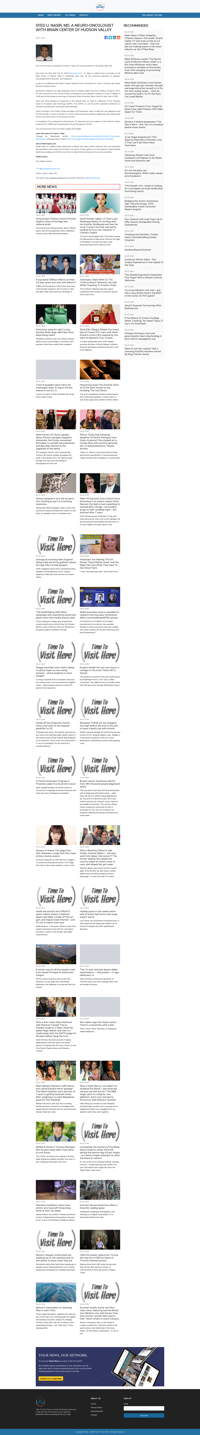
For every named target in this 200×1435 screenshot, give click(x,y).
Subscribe (144, 1415)
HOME (40, 15)
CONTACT (84, 15)
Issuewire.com (75, 73)
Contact (94, 1415)
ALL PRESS (70, 15)
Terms (93, 1404)
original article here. (93, 178)
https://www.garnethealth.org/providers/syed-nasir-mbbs (90, 139)
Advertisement (97, 1411)
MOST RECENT (54, 15)
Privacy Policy (96, 1407)
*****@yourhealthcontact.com (48, 168)
